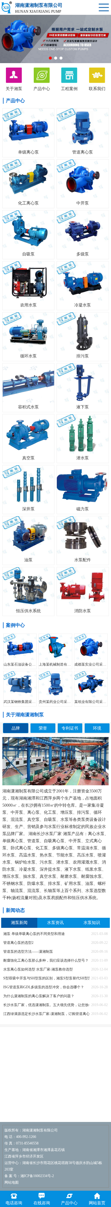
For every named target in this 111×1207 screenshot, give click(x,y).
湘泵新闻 (19, 922)
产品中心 (15, 100)
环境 (97, 728)
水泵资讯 (55, 922)
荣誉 (43, 728)
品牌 (16, 728)
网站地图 (11, 1182)
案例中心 (15, 625)
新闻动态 (15, 910)
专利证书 (70, 728)
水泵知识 (91, 922)
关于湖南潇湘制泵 (25, 714)
